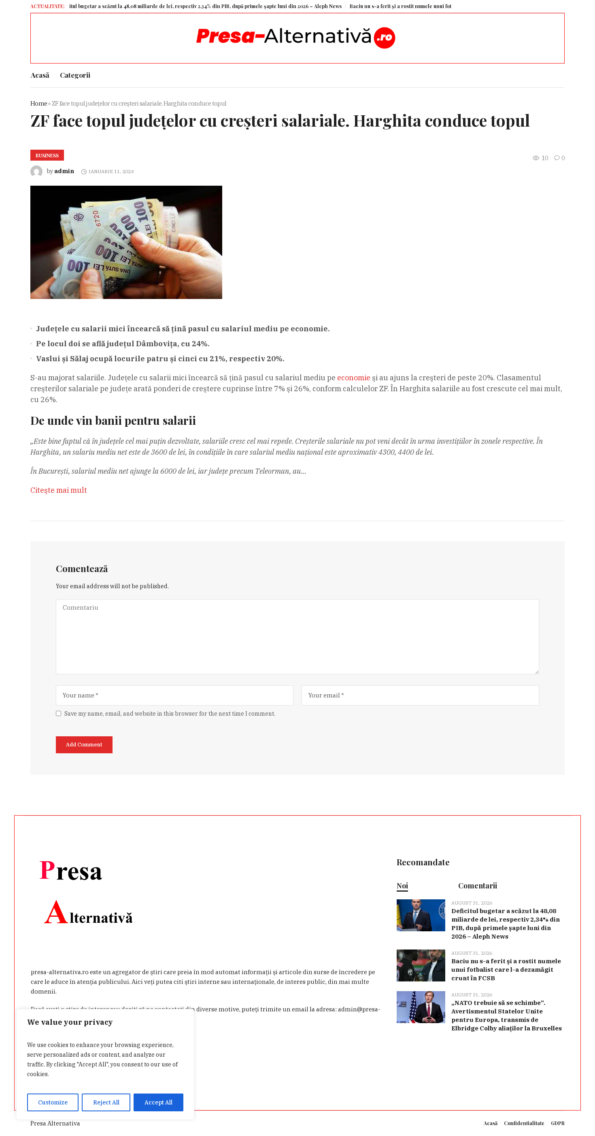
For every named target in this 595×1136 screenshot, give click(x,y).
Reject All (106, 1102)
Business (47, 155)
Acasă (490, 1123)
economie (353, 377)
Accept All (158, 1102)
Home (38, 103)
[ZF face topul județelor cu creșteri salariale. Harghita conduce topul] (126, 242)
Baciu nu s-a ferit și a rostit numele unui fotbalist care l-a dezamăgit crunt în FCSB (422, 6)
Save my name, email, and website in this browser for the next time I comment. (169, 713)
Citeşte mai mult (58, 490)
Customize (53, 1102)
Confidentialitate (524, 1123)
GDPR (558, 1123)
